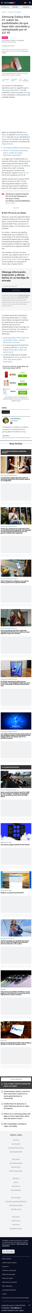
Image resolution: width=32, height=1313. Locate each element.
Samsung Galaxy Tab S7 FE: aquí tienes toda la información (16, 359)
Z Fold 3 (19, 259)
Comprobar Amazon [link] (22, 392)
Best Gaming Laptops (16, 1163)
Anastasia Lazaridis (10, 40)
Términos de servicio (23, 295)
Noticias (4, 37)
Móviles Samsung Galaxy (14, 12)
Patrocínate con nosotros (9, 1282)
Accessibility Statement (9, 1290)
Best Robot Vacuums (16, 1228)
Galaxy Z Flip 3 (7, 259)
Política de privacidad (8, 1274)
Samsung (26, 92)
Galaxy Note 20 (7, 144)
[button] (2, 2)
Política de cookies (7, 1278)
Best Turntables (16, 1197)
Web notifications (7, 1286)
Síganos (15, 80)
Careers (4, 1294)
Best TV (16, 1182)
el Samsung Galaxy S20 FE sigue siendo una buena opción (15, 349)
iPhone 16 (26, 7)
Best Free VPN (16, 1144)
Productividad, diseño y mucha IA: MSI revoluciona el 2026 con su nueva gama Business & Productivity (17, 1095)
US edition (15, 1308)
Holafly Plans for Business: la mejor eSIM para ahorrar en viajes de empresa (16, 1106)
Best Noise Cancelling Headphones (16, 1201)
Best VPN (16, 1140)
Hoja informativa (25, 80)
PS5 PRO (15, 7)
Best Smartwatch (16, 1190)
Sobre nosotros (6, 1259)
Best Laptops (16, 1159)
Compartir (7, 80)
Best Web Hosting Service (16, 1148)
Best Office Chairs (16, 1209)
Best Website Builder (16, 1151)
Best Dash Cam (16, 1220)
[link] (6, 374)
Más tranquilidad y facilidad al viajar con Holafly (15, 1125)
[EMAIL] (11, 423)
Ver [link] (22, 376)
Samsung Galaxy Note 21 (11, 90)
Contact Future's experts (9, 1262)
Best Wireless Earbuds (16, 1205)
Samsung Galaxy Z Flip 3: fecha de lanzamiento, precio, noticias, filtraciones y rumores (16, 340)
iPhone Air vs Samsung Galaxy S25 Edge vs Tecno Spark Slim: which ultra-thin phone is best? (17, 1116)
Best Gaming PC (16, 1167)
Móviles (4, 12)
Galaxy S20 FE (7, 139)
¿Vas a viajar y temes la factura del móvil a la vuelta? (17, 1085)
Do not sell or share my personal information (15, 1298)
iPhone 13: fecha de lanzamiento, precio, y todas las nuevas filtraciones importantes (15, 152)
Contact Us (5, 1266)
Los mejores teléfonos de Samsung (16, 148)
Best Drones (16, 1224)
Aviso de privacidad (23, 297)
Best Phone (16, 1178)
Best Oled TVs (16, 1186)
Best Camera (16, 1217)
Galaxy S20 (17, 166)
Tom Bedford (20, 40)
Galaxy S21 (22, 173)
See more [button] (16, 208)
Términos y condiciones (9, 1270)
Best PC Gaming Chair (16, 1171)
